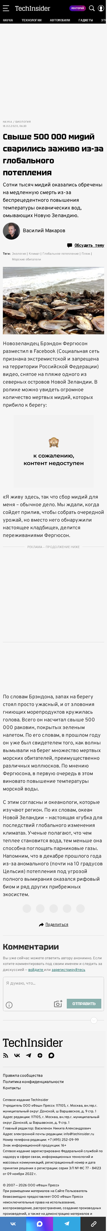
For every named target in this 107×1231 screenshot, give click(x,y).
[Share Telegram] (66, 1224)
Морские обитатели (26, 260)
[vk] (17, 1055)
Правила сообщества (23, 1075)
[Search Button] (92, 8)
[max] (51, 1055)
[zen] (40, 1055)
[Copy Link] (93, 1224)
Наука (7, 122)
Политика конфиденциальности (33, 1082)
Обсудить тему (89, 245)
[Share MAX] (39, 1224)
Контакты (12, 1088)
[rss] (6, 1055)
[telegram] (28, 1055)
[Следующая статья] (53, 1020)
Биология (23, 122)
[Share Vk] (13, 1224)
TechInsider (33, 8)
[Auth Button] (101, 8)
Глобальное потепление (61, 254)
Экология (19, 254)
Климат (34, 254)
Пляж (86, 254)
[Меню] (6, 8)
